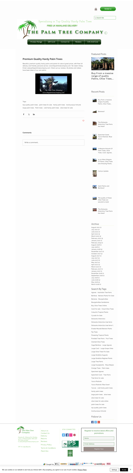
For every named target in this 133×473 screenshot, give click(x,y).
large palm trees (28, 108)
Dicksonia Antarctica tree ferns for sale (102, 325)
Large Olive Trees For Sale (100, 351)
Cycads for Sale (96, 315)
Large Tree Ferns (97, 361)
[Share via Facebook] (24, 114)
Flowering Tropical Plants (100, 335)
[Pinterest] (74, 435)
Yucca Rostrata (96, 381)
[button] (96, 8)
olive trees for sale (66, 108)
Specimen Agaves (97, 371)
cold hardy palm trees (51, 108)
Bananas (94, 299)
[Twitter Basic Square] (95, 422)
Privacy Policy (82, 470)
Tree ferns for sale (97, 378)
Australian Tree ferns (105, 292)
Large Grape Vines (106, 348)
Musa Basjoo (109, 365)
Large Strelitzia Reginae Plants (101, 358)
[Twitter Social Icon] (63, 435)
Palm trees (39, 108)
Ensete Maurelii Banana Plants (101, 328)
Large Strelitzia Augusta (99, 355)
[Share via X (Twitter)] (29, 114)
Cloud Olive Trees (108, 309)
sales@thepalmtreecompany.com (29, 441)
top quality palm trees (30, 105)
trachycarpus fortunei (73, 105)
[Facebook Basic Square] (92, 422)
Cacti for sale (95, 309)
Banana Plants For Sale (106, 295)
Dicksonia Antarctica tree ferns (101, 322)
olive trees (107, 394)
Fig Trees (94, 332)
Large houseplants (97, 365)
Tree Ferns (107, 375)
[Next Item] (111, 63)
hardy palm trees (59, 105)
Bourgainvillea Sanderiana (100, 302)
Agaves (93, 292)
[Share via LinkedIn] (34, 114)
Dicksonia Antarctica (98, 319)
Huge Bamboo (96, 345)
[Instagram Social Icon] (70, 435)
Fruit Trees (109, 338)
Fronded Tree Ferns (98, 338)
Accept (124, 470)
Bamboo (94, 295)
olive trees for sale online (99, 401)
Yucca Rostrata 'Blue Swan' (100, 384)
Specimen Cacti (96, 375)
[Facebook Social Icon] (67, 435)
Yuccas (93, 388)
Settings (114, 470)
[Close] (130, 469)
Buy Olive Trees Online (99, 305)
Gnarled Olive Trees (98, 342)
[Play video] (53, 83)
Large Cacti (95, 348)
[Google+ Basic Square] (99, 422)
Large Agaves (107, 345)
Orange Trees (96, 368)
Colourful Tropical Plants (99, 312)
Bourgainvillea (103, 299)
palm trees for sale (45, 105)
